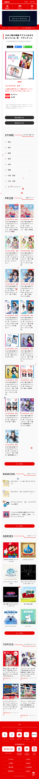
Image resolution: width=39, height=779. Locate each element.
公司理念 (11, 763)
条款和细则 (11, 771)
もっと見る (19, 464)
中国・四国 (11, 175)
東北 (9, 142)
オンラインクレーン (14, 187)
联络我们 (28, 771)
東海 (9, 159)
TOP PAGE (10, 759)
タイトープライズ (13, 28)
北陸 (9, 164)
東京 (9, 147)
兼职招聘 (11, 767)
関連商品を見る (19, 123)
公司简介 (26, 1)
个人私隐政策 (28, 767)
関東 (9, 153)
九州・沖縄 (11, 181)
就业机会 (28, 763)
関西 (9, 170)
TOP (3, 28)
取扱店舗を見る (19, 117)
